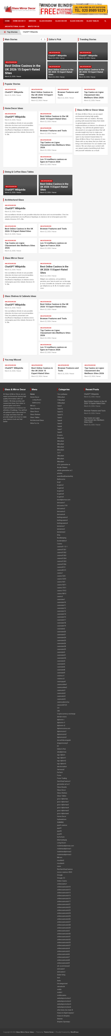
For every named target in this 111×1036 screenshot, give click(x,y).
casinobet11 (61, 605)
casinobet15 (61, 617)
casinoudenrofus (63, 702)
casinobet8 (61, 670)
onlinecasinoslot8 (63, 960)
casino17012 (61, 591)
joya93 (59, 834)
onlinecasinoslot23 (64, 910)
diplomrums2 (61, 734)
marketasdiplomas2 (64, 852)
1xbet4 (59, 421)
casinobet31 (61, 655)
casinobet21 (61, 635)
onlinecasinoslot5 (63, 951)
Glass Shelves (76, 21)
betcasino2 (61, 508)
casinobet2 (61, 629)
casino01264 (61, 558)
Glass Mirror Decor (14, 258)
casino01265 (61, 561)
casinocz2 (60, 679)
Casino (59, 544)
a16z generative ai (63, 464)
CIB (58, 711)
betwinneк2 (61, 532)
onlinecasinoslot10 (64, 887)
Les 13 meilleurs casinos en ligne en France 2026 (53, 160)
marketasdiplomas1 (64, 849)
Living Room (36, 400)
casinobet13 (61, 611)
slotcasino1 (61, 972)
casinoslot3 (61, 696)
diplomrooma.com (63, 728)
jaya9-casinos (62, 825)
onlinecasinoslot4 (63, 948)
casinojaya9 (61, 681)
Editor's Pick (55, 39)
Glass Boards (45, 21)
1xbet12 (60, 412)
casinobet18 (61, 623)
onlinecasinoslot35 (64, 942)
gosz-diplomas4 (63, 808)
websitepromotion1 (64, 998)
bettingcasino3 (62, 520)
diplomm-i (60, 720)
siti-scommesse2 (63, 966)
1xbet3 (59, 418)
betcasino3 (61, 511)
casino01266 (61, 564)
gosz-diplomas (62, 799)
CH (58, 708)
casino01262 (61, 552)
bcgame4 (60, 494)
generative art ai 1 (63, 784)
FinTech (60, 772)
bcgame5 (60, 497)
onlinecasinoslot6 (63, 954)
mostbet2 (60, 860)
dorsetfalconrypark (64, 740)
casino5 (60, 596)
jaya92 (59, 831)
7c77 (59, 453)
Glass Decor (61, 21)
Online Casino (62, 881)
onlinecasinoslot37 (64, 945)
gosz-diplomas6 (63, 813)
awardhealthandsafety (65, 476)
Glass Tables (93, 21)
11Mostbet (61, 400)
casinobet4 (61, 661)
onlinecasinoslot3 (63, 931)
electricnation (62, 767)
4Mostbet (60, 444)
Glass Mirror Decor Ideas (25, 1032)
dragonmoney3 (62, 743)
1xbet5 (59, 423)
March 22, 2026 (10, 76)
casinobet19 (61, 626)
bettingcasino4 (62, 523)
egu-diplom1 (61, 758)
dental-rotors (62, 717)
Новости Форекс (63, 1016)
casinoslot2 (61, 693)
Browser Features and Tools (53, 130)
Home (7, 21)
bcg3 (59, 482)
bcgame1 (60, 485)
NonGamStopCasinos (65, 869)
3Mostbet (60, 441)
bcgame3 (60, 491)
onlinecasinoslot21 (64, 904)
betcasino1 (61, 503)
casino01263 (61, 555)
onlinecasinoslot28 (64, 925)
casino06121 (61, 570)
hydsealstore (61, 819)
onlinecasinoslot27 (64, 922)
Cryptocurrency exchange (66, 714)
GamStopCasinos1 (64, 781)
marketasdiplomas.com (65, 846)
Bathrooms (36, 403)
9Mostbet (60, 462)
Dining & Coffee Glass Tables (19, 172)
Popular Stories (12, 84)
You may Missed (13, 359)
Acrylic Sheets (62, 467)
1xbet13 (60, 415)
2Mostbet (60, 438)
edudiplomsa (61, 752)
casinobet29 (61, 649)
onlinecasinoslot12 (64, 890)
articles (59, 473)
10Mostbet (61, 397)
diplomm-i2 (61, 725)
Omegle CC (61, 878)
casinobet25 (61, 640)
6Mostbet (60, 450)
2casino (60, 435)
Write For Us (33, 26)
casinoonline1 (62, 684)
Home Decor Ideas (14, 108)
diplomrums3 (61, 737)
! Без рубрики (62, 394)
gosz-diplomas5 (63, 811)
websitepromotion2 (64, 1001)
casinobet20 (61, 632)
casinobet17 (61, 620)
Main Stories (11, 39)
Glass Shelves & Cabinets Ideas (20, 296)
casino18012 (61, 594)
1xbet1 (59, 406)
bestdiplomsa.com (63, 500)
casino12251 (61, 579)
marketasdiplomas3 (64, 854)
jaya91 (59, 828)
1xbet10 (60, 409)
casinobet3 (61, 652)
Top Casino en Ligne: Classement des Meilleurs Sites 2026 (94, 95)
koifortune (60, 837)
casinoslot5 (61, 699)
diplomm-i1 (61, 723)
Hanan (19, 76)
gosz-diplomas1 (63, 802)
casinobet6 (61, 667)
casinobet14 (61, 614)
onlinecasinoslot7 (63, 957)
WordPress (74, 1032)
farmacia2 (60, 769)
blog (58, 535)
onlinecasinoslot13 (64, 893)
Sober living (61, 975)
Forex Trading (62, 778)
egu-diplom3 (61, 764)
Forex (59, 775)
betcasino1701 (62, 506)
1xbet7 (59, 429)
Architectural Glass (15, 26)
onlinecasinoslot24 (64, 913)
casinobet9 (61, 673)
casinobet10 (61, 602)
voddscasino (61, 995)
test (58, 978)
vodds (59, 989)
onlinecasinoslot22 (64, 907)
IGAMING (60, 822)
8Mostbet (60, 459)
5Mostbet (60, 447)
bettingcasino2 (62, 517)
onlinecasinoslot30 (64, 934)
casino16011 (61, 585)
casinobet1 (61, 599)
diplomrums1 (61, 731)
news (59, 866)
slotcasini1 (61, 969)
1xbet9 (59, 432)
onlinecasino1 (62, 884)
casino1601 (61, 582)
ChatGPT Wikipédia (30, 32)
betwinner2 (61, 529)
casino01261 (61, 550)
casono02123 (62, 705)
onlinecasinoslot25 (64, 916)
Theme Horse (49, 1032)
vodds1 (59, 992)
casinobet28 (61, 646)
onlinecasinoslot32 (64, 940)
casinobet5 (61, 664)
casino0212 (61, 567)
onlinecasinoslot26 (64, 919)
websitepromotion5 (64, 1004)
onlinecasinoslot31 (64, 937)
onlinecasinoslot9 (63, 963)
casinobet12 (61, 608)
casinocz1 (60, 676)
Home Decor (18, 21)
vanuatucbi (61, 986)
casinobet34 (61, 658)
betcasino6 (61, 514)
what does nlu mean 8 (65, 1010)
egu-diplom (61, 755)
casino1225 (61, 576)
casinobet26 (61, 643)
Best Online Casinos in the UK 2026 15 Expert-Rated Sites (22, 69)
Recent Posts (92, 389)
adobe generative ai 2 (64, 470)
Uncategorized (11, 62)
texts (59, 981)
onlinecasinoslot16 (64, 898)
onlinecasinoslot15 (64, 896)
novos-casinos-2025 (64, 872)
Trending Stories (88, 39)
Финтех (60, 1019)
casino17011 (61, 588)
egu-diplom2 (61, 761)
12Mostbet (61, 403)
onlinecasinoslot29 (64, 928)
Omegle (60, 875)
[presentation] (41, 39)
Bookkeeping (61, 538)
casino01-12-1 (62, 547)
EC (58, 746)
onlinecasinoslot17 (64, 901)
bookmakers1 (62, 541)
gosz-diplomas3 (63, 805)
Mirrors (32, 21)
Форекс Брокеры (63, 1022)
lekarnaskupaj (62, 840)
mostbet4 (60, 863)
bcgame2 (60, 488)
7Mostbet (60, 456)
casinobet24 (61, 637)
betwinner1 (61, 526)
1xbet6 (59, 426)
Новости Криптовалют (65, 1013)
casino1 (60, 573)
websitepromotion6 (64, 1007)
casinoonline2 (62, 687)
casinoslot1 (61, 690)
